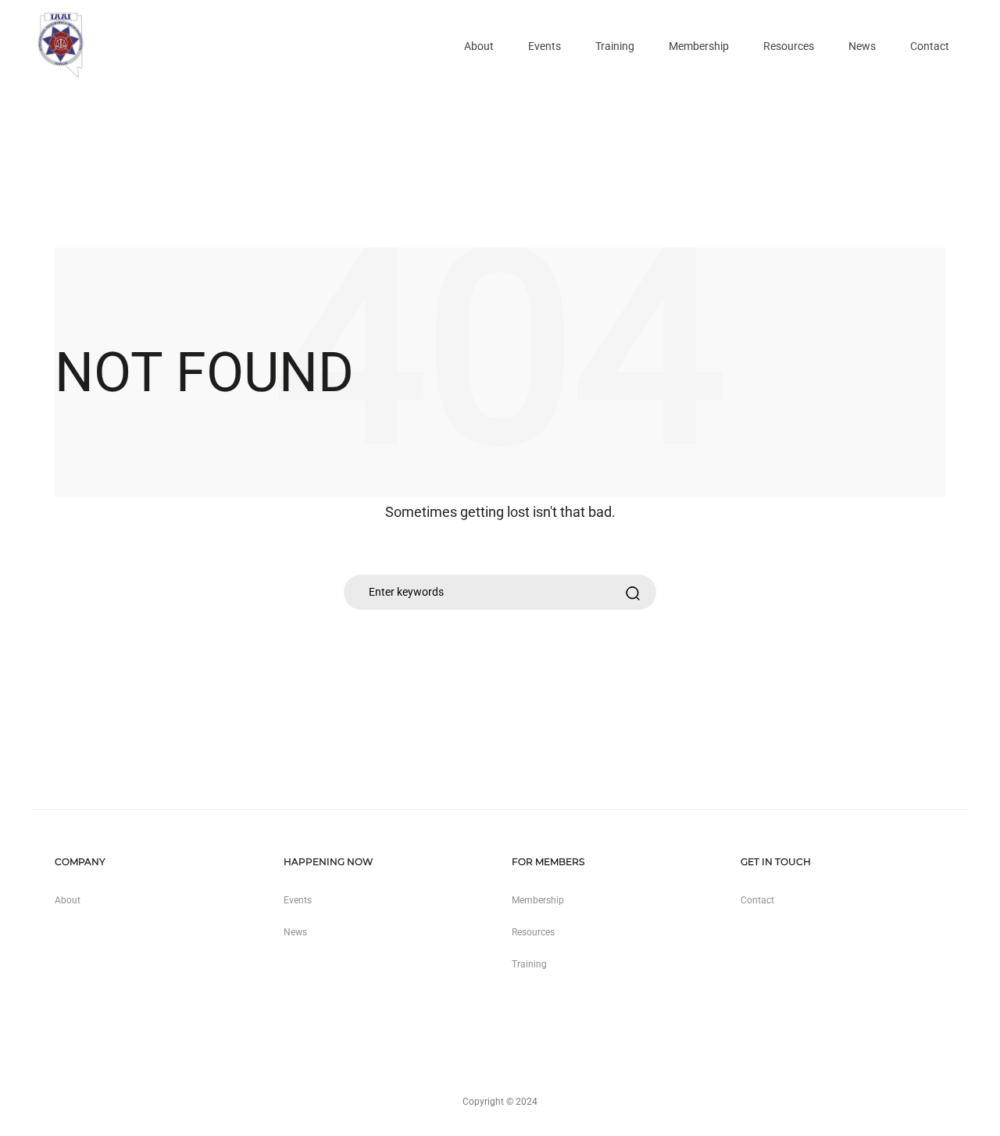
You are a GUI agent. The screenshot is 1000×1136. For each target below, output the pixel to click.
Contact (929, 46)
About (479, 46)
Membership (699, 46)
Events (544, 46)
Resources (788, 46)
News (862, 46)
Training (614, 46)
